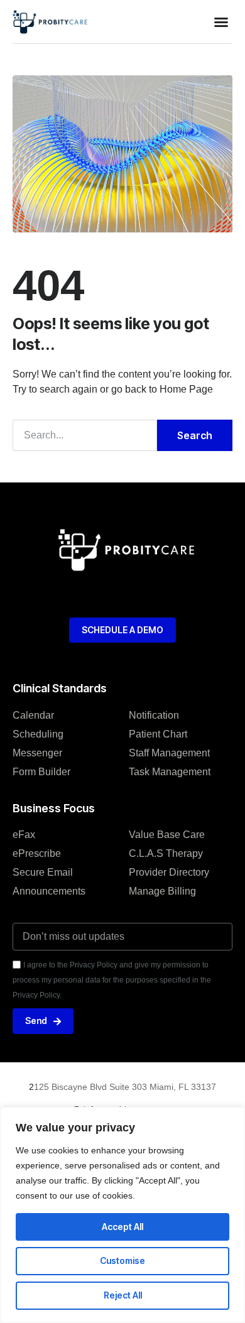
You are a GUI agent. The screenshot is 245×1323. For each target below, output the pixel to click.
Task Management (169, 771)
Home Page (186, 389)
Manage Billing (162, 891)
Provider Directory (169, 872)
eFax (24, 834)
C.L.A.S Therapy (166, 853)
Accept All (122, 1226)
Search (194, 435)
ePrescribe (37, 853)
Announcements (49, 891)
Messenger (37, 753)
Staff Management (169, 753)
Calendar (33, 715)
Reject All (123, 1295)
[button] (221, 22)
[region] (122, 1215)
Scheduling (38, 734)
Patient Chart (158, 734)
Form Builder (41, 771)
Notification (154, 715)
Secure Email (43, 872)
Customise (122, 1260)
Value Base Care (167, 834)
